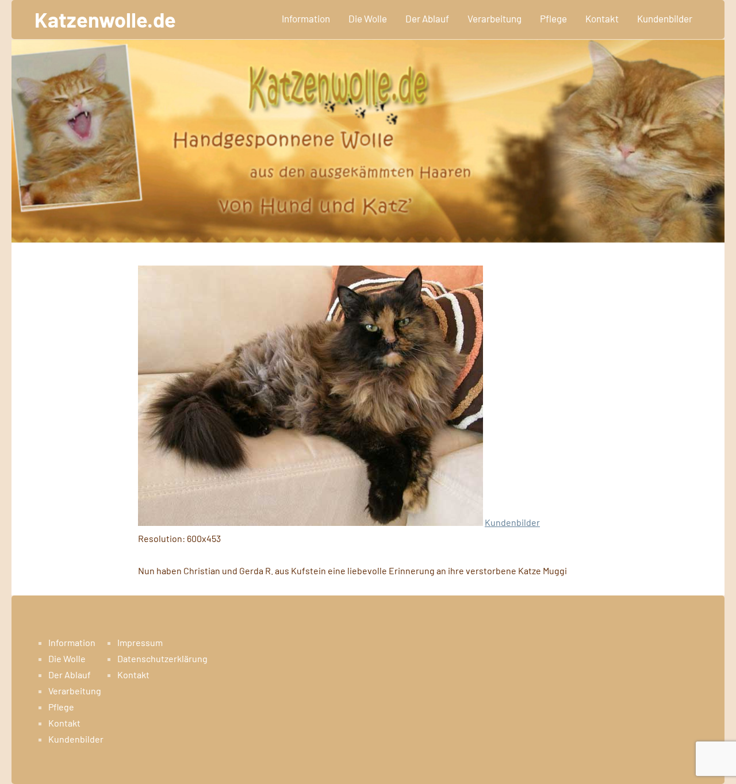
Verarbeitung (494, 18)
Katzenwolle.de (105, 19)
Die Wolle (367, 18)
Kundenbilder (664, 18)
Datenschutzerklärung (162, 658)
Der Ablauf (427, 18)
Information (306, 18)
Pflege (553, 18)
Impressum (140, 642)
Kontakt (602, 18)
